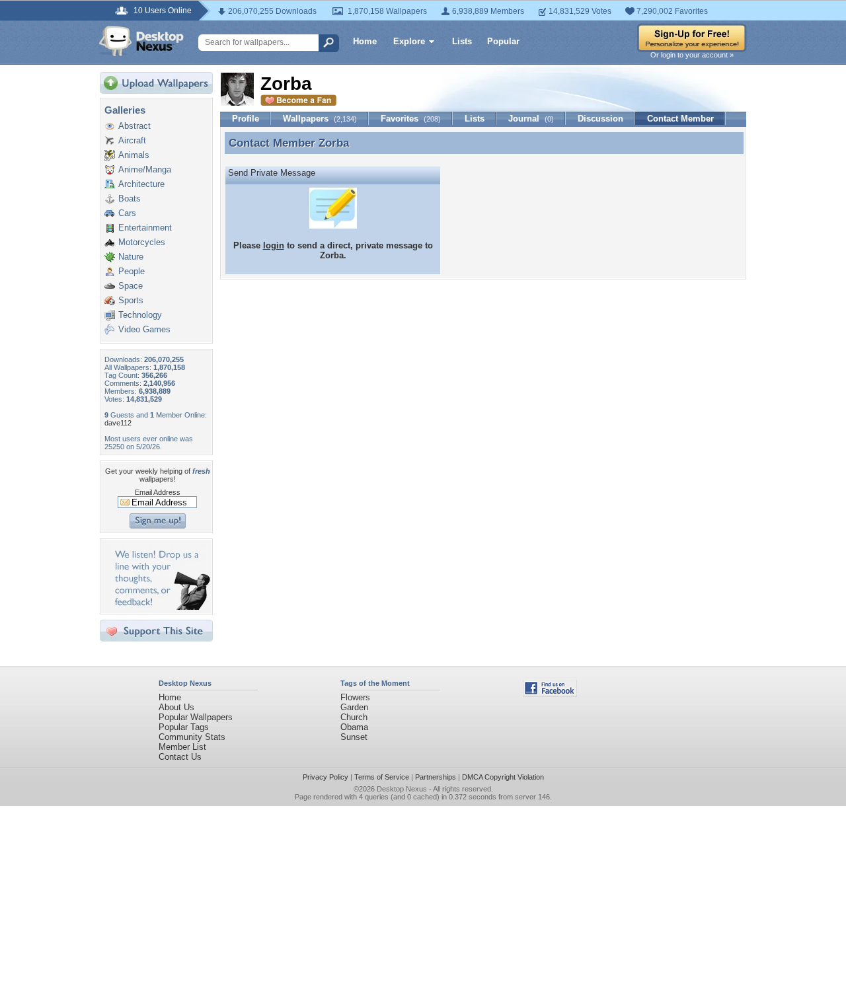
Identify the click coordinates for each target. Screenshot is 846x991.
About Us (176, 707)
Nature (130, 257)
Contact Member (680, 119)
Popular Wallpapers (196, 717)
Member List (182, 747)
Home (365, 41)
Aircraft (132, 140)
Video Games (144, 329)
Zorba (334, 142)
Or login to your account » (692, 55)
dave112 (118, 423)
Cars (127, 213)
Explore (409, 41)
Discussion (600, 119)
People (131, 271)
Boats (129, 198)
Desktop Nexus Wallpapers (141, 41)
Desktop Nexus (402, 789)
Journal (531, 119)
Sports (130, 300)
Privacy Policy (325, 777)
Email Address (157, 492)
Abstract (134, 126)
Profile (245, 119)
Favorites (411, 119)
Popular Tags (184, 727)
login (273, 245)
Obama (354, 727)
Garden (354, 707)
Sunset (353, 737)
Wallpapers (320, 119)
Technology (140, 315)
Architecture (141, 184)
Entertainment (145, 228)
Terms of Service (381, 777)
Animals (133, 155)
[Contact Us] (160, 607)
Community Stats (192, 737)
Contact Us (180, 757)
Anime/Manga (144, 169)
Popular (503, 41)
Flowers (355, 697)
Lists (462, 41)
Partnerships (435, 777)
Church (353, 717)
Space (130, 286)
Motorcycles (141, 242)
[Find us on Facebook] (550, 693)
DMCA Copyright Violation (503, 777)
